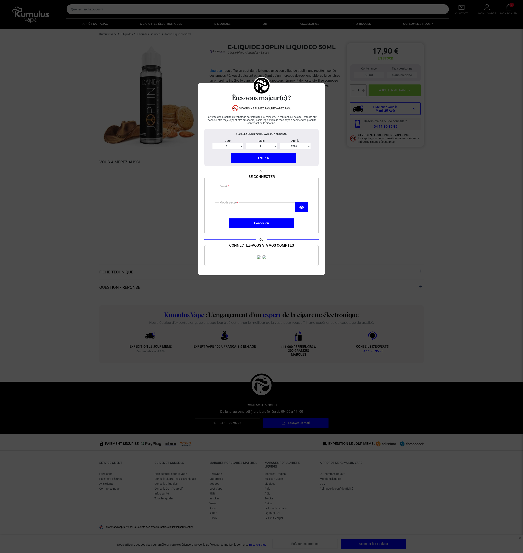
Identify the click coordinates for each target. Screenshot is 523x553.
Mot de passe (228, 202)
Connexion (261, 223)
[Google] (264, 257)
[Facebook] (258, 257)
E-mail (224, 186)
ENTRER (263, 158)
